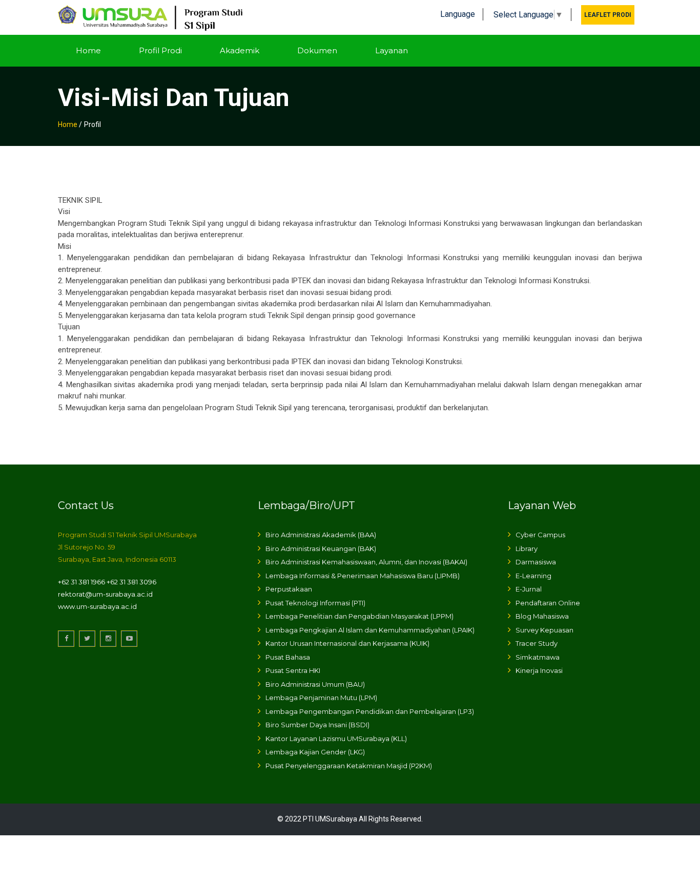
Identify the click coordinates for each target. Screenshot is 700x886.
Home (88, 50)
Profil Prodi (160, 50)
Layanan (391, 50)
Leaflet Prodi (607, 14)
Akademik (239, 50)
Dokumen (317, 50)
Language (457, 14)
